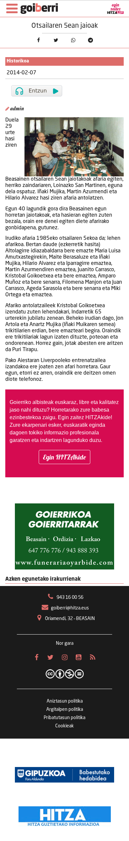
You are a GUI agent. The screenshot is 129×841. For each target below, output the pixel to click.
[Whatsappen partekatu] (73, 40)
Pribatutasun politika (64, 717)
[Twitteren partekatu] (56, 40)
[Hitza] (65, 814)
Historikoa (18, 61)
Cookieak (64, 726)
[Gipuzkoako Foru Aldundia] (64, 774)
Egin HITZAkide (64, 457)
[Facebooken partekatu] (38, 40)
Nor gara (64, 643)
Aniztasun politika (65, 701)
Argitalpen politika (64, 709)
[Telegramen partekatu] (90, 40)
